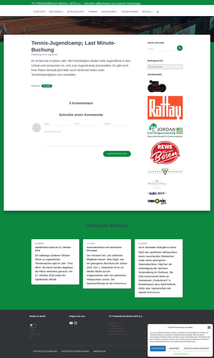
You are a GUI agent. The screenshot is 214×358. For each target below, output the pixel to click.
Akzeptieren (157, 348)
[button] (209, 327)
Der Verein (55, 12)
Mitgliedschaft (76, 12)
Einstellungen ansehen (196, 348)
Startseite (39, 12)
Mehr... (32, 337)
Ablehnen (174, 348)
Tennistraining (129, 12)
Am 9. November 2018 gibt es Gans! (157, 247)
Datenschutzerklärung (180, 354)
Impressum (99, 351)
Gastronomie (108, 12)
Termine (92, 12)
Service (146, 12)
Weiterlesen (120, 283)
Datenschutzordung (45, 351)
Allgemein (47, 86)
